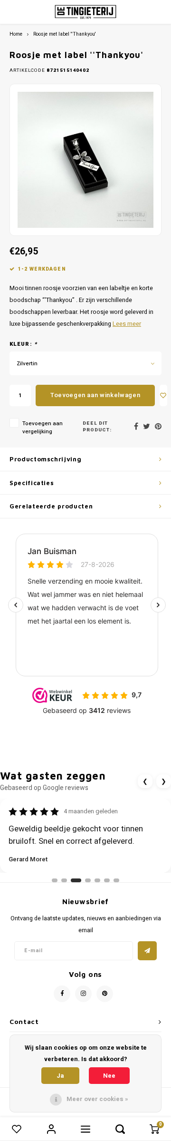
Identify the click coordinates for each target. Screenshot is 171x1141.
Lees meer (127, 324)
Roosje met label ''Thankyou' (64, 34)
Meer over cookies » (97, 1098)
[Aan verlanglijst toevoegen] (163, 395)
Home (16, 34)
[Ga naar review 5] (97, 880)
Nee (109, 1075)
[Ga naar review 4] (88, 880)
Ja (60, 1075)
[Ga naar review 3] (76, 880)
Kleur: (23, 344)
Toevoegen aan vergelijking (42, 427)
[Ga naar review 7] (116, 880)
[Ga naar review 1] (54, 880)
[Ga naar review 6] (107, 880)
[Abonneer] (147, 950)
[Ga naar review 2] (64, 880)
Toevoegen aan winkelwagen (95, 395)
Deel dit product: (97, 426)
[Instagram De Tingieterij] (83, 993)
